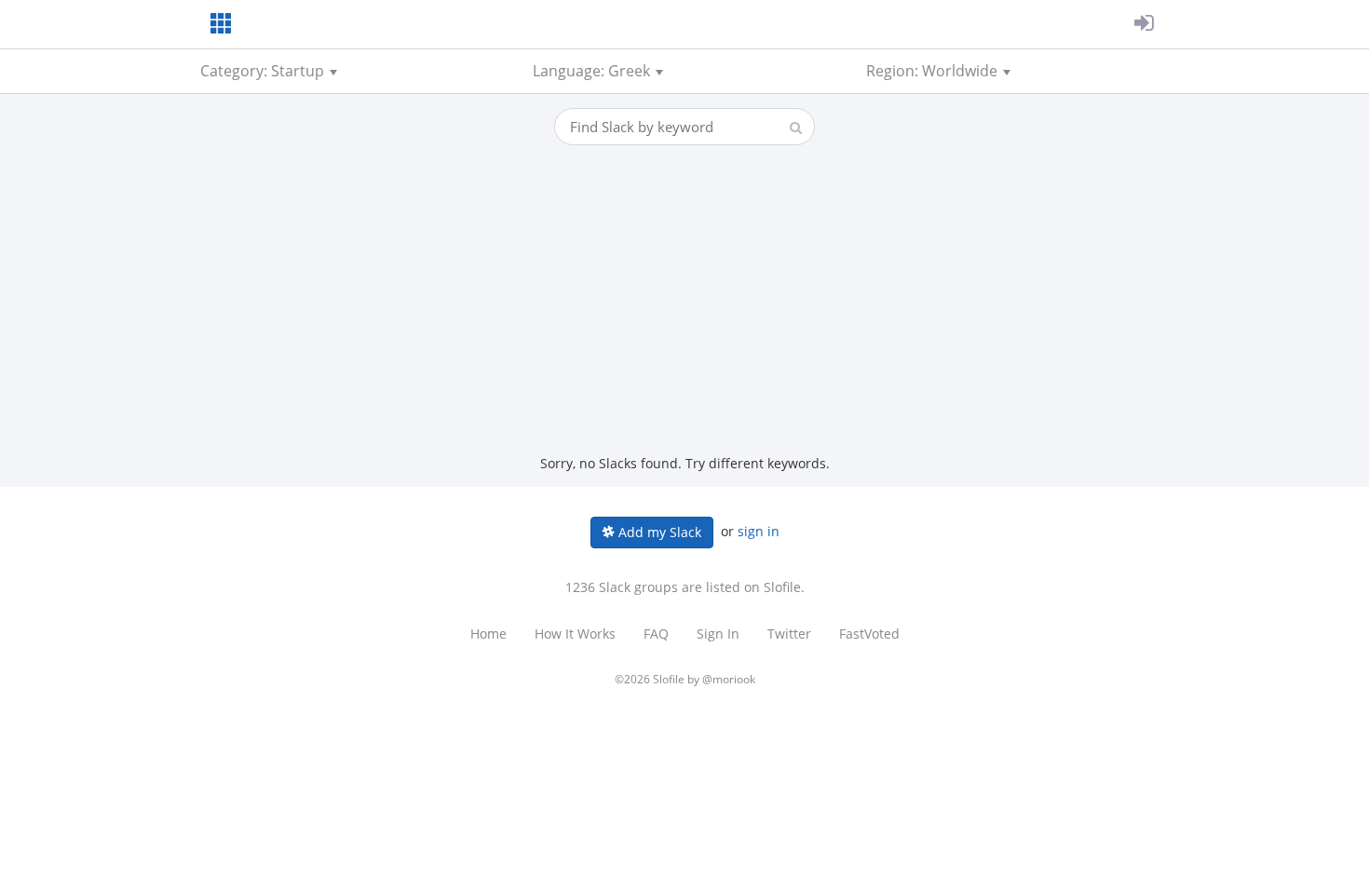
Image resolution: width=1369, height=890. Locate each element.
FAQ (656, 633)
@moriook (728, 679)
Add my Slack (658, 532)
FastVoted (869, 633)
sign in (758, 531)
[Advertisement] (684, 314)
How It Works (575, 633)
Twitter (789, 633)
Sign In (718, 633)
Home (488, 633)
